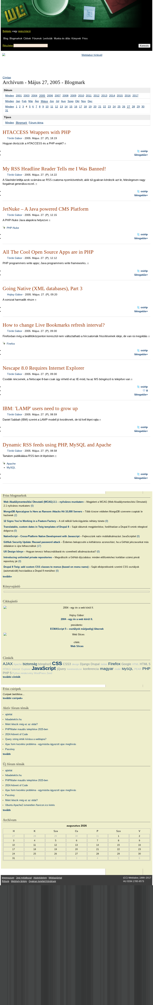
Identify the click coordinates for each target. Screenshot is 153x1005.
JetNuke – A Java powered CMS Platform (45, 209)
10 (47, 106)
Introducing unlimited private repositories (28, 557)
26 (123, 106)
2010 (81, 95)
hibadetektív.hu (13, 719)
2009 (73, 95)
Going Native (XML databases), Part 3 (42, 288)
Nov (83, 101)
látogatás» (141, 154)
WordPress (40, 673)
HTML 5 (145, 664)
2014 (112, 95)
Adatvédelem (40, 878)
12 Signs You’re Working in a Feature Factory (30, 521)
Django (85, 664)
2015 (120, 95)
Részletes (8, 45)
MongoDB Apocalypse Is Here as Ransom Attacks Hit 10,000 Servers (43, 511)
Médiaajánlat (55, 878)
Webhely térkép (19, 881)
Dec (90, 101)
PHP (146, 668)
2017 (135, 95)
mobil (118, 669)
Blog (5, 38)
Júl (57, 101)
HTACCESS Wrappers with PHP (37, 132)
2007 (58, 95)
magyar (106, 668)
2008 (65, 95)
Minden (9, 95)
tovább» (7, 576)
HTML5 (7, 669)
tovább (7, 754)
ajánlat (8, 714)
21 (99, 106)
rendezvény (27, 673)
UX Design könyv (13, 551)
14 (66, 106)
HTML (135, 664)
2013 (104, 95)
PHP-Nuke (13, 227)
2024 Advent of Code (16, 734)
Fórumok (37, 38)
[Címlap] (15, 10)
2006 (50, 95)
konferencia (91, 668)
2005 (42, 95)
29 (138, 106)
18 (85, 106)
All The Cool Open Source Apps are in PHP (48, 252)
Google (126, 664)
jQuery (61, 668)
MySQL (11, 467)
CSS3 (67, 664)
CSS (57, 663)
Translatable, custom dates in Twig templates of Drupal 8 (36, 526)
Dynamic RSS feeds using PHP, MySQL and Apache (57, 445)
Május (44, 101)
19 (90, 106)
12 (56, 106)
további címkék (11, 677)
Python (16, 673)
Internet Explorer (21, 669)
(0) (32, 505)
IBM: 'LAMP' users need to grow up (40, 408)
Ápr (37, 101)
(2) (15, 515)
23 (109, 106)
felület (104, 664)
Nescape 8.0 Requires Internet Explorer (43, 368)
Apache (11, 463)
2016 (128, 95)
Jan (18, 101)
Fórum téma (36, 122)
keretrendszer (74, 669)
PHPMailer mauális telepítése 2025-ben (26, 729)
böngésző (44, 664)
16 (75, 106)
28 (133, 106)
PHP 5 (7, 673)
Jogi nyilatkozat (24, 878)
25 (119, 106)
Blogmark (21, 122)
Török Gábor (14, 138)
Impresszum (8, 878)
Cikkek (27, 38)
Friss (85, 38)
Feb (24, 101)
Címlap (7, 77)
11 (51, 106)
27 (128, 106)
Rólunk (5, 881)
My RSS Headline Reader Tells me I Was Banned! (54, 169)
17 (80, 106)
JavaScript (44, 668)
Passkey (10, 749)
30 (142, 106)
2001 (19, 95)
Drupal (95, 664)
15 (70, 106)
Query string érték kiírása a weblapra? (25, 739)
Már (30, 101)
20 (94, 106)
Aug (63, 101)
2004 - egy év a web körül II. (77, 619)
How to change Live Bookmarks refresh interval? (54, 325)
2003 (26, 95)
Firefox (11, 343)
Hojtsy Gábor (15, 294)
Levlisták (48, 38)
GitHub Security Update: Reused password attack (32, 542)
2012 (96, 95)
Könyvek (76, 38)
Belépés (7, 31)
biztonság (30, 664)
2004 (34, 95)
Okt (77, 101)
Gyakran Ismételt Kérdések (42, 881)
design (75, 664)
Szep (71, 101)
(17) (39, 546)
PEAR (137, 669)
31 (6, 110)
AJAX (8, 664)
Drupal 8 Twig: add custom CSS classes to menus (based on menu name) (46, 566)
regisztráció (24, 31)
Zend (49, 673)
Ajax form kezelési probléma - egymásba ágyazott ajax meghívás (40, 744)
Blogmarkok (16, 38)
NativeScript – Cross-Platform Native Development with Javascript (41, 536)
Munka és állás (62, 38)
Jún (52, 101)
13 (61, 106)
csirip (144, 151)
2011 (89, 95)
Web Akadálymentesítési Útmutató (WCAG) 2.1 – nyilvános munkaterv (44, 501)
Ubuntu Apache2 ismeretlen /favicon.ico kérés (30, 805)
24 (114, 106)
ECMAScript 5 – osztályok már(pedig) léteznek (77, 628)
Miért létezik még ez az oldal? (21, 724)
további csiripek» (13, 698)
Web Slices (77, 646)
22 (104, 106)
